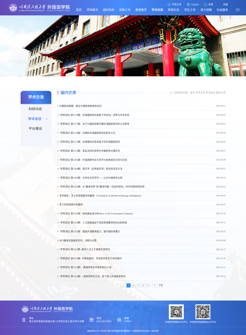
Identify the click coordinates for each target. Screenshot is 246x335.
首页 (192, 92)
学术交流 (200, 92)
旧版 (225, 4)
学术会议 (35, 119)
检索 (211, 4)
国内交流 (220, 92)
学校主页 (176, 4)
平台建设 (35, 128)
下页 (161, 285)
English (195, 4)
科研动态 (35, 109)
